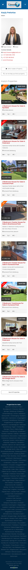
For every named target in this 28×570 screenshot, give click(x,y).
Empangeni (21, 418)
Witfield (7, 552)
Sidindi (16, 434)
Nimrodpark (4, 518)
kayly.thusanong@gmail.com (12, 52)
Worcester (13, 436)
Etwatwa (5, 420)
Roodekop (21, 534)
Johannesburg (7, 413)
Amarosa (6, 440)
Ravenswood (9, 532)
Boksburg (13, 411)
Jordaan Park (8, 494)
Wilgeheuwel (14, 549)
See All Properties (14, 392)
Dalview (12, 467)
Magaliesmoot (10, 512)
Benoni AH (12, 445)
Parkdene (15, 525)
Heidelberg (13, 420)
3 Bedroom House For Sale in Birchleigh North (13, 377)
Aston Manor (19, 440)
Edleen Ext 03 (6, 471)
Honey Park (6, 489)
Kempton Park (17, 407)
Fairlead (12, 474)
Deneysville (5, 416)
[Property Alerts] (2, 4)
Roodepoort (7, 409)
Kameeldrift (18, 494)
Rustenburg (7, 427)
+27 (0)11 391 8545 (8, 57)
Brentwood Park (6, 460)
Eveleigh (6, 474)
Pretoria (15, 409)
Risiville (14, 534)
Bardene (20, 442)
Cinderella (7, 462)
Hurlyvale (21, 489)
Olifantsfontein (6, 525)
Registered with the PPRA (14, 563)
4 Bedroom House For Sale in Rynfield (13, 107)
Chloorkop (22, 460)
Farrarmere (5, 476)
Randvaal (21, 420)
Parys (12, 429)
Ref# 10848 (21, 357)
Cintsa (15, 413)
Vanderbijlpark (14, 425)
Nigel (13, 427)
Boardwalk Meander (7, 451)
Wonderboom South (19, 554)
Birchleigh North (10, 449)
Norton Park (18, 520)
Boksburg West (19, 454)
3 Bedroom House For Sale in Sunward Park (13, 183)
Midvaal (22, 425)
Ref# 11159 (22, 283)
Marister (19, 512)
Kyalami (5, 507)
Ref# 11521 (22, 122)
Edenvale (5, 418)
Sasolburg (13, 431)
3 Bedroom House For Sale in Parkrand (13, 339)
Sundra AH (4, 543)
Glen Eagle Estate (8, 480)
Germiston (12, 418)
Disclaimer (9, 561)
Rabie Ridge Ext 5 (17, 527)
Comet (21, 462)
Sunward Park (13, 543)
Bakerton (13, 442)
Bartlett (4, 445)
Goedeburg (18, 483)
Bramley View (15, 456)
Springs (6, 411)
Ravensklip (19, 529)
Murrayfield (21, 516)
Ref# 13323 (21, 203)
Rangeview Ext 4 (9, 529)
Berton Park (20, 445)
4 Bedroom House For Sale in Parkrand (13, 142)
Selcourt (16, 538)
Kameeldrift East (13, 496)
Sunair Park (21, 541)
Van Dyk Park (6, 547)
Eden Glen (15, 469)
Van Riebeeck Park (18, 547)
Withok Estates (16, 552)
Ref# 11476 (21, 162)
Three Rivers (15, 545)
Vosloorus (4, 438)
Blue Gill (19, 449)
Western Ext (5, 549)
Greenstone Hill (10, 485)
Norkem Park (14, 518)
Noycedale (21, 523)
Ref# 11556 (21, 319)
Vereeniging (15, 416)
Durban (22, 416)
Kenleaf (20, 503)
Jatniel (22, 492)
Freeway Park (14, 476)
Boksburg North (21, 451)
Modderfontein (18, 514)
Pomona (7, 527)
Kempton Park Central (13, 498)
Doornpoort (20, 467)
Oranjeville (20, 427)
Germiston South (17, 478)
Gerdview (7, 478)
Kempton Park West (10, 503)
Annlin (12, 440)
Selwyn (22, 538)
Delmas (10, 434)
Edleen (22, 469)
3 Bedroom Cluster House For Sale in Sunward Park (14, 264)
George (6, 429)
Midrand (22, 413)
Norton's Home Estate (9, 523)
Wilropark (23, 549)
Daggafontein (21, 465)
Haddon (19, 485)
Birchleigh (22, 447)
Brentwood (17, 458)
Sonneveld (4, 541)
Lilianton (3, 509)
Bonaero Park (5, 456)
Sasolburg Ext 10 (7, 538)
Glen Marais (9, 483)
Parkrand (23, 525)
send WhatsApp (8, 60)
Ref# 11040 (21, 86)
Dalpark (5, 467)
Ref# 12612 (21, 243)
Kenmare (5, 505)
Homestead (19, 487)
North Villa (22, 518)
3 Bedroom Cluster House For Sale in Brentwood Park (14, 223)
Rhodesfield (6, 534)
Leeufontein (20, 507)
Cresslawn (4, 465)
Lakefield (12, 507)
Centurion (5, 431)
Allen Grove (21, 438)
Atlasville (6, 442)
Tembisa (22, 434)
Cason (15, 460)
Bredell (23, 456)
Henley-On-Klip (9, 487)
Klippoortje (21, 505)
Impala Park (6, 492)
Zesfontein (13, 556)
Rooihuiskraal (14, 536)
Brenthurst (9, 458)
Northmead (9, 520)
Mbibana (5, 425)
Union (22, 545)
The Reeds (6, 545)
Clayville (14, 462)
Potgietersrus (8, 422)
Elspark (14, 471)
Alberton (8, 407)
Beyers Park (5, 447)
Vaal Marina (5, 436)
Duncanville (6, 469)
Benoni (21, 409)
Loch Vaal (11, 509)
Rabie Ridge (19, 429)
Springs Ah (13, 541)
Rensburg (18, 532)
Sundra (4, 434)
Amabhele (21, 431)
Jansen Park (15, 492)
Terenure (23, 543)
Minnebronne (7, 514)
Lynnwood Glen (21, 509)
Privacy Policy (17, 561)
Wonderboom (6, 554)
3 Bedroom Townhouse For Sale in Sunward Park (12, 304)
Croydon (12, 465)
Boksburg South (7, 454)
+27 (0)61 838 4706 (9, 55)
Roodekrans (5, 536)
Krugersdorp (18, 422)
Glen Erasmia (20, 480)
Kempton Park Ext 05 (13, 500)
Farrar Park (20, 474)
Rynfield (23, 536)
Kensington (13, 505)
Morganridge (12, 516)
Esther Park (21, 471)
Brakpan (20, 411)
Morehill (4, 516)
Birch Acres (14, 447)
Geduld (22, 476)
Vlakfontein (22, 436)
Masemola (12, 438)
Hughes (14, 489)
